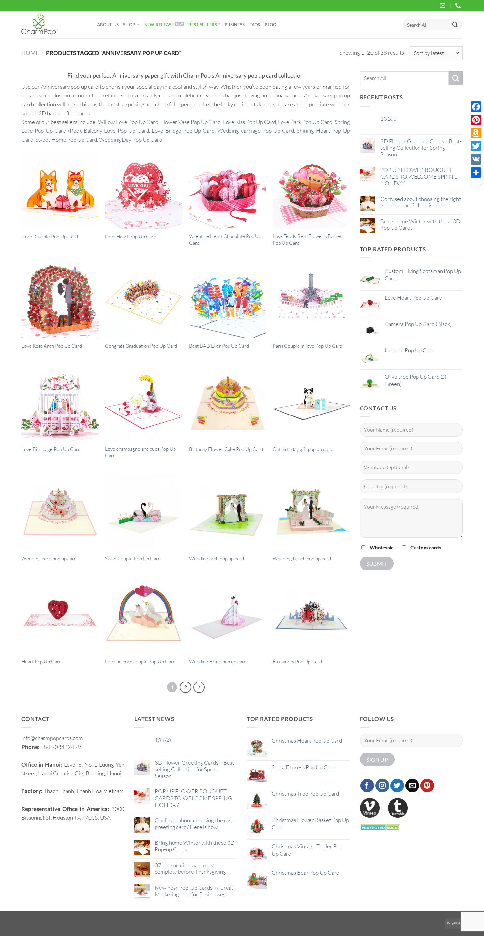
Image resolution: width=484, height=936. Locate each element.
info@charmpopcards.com (52, 738)
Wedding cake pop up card (49, 558)
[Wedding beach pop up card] (311, 512)
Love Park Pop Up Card (305, 122)
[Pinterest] (476, 119)
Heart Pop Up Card (41, 661)
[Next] (199, 687)
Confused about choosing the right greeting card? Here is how (420, 202)
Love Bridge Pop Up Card (183, 130)
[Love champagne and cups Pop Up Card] (143, 402)
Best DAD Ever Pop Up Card (219, 346)
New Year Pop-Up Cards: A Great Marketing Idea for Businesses (194, 890)
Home (30, 52)
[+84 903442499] (459, 5)
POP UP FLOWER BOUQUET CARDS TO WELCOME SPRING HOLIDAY (419, 176)
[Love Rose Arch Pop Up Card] (60, 299)
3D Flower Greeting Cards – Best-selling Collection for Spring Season (421, 148)
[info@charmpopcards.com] (443, 5)
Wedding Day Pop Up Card (130, 139)
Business (235, 24)
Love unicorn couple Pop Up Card (140, 661)
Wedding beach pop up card (302, 558)
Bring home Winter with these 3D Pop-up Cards (420, 224)
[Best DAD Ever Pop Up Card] (227, 299)
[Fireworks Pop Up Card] (311, 615)
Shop (129, 24)
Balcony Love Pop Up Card (116, 130)
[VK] (476, 159)
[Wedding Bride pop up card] (227, 615)
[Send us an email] (412, 785)
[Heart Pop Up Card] (60, 615)
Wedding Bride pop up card (218, 661)
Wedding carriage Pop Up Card (255, 130)
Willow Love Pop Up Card (128, 122)
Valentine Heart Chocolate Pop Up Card (225, 239)
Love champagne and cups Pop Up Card (140, 452)
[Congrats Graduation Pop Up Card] (143, 299)
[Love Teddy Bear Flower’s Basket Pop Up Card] (311, 190)
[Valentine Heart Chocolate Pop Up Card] (227, 190)
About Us (108, 24)
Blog (270, 24)
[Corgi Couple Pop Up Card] (60, 190)
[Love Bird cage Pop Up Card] (60, 402)
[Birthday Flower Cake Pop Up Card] (227, 402)
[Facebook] (476, 106)
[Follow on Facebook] (367, 785)
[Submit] (455, 24)
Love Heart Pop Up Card (130, 236)
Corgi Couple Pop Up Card (49, 236)
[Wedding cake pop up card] (60, 512)
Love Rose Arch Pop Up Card (51, 346)
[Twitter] (476, 146)
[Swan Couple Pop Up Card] (143, 512)
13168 (388, 119)
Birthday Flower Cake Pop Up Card (226, 449)
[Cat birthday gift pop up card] (311, 402)
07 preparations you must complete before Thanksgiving (190, 868)
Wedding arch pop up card (216, 558)
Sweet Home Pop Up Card (66, 139)
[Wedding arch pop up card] (227, 512)
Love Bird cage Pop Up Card (51, 449)
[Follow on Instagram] (382, 785)
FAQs (254, 24)
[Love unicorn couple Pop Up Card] (143, 615)
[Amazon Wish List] (476, 133)
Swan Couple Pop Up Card (133, 558)
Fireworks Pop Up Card (297, 661)
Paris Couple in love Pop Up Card (307, 346)
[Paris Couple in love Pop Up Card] (311, 299)
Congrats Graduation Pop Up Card (141, 346)
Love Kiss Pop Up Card (249, 122)
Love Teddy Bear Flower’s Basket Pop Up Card (307, 239)
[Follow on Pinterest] (427, 785)
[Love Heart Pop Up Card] (143, 190)
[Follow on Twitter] (397, 785)
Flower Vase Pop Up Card (190, 122)
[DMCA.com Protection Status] (380, 826)
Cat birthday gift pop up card (302, 449)
